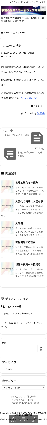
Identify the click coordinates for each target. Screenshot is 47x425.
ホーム (7, 32)
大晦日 (19, 223)
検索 (4, 342)
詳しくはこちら (29, 98)
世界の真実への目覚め (27, 264)
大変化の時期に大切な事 (29, 201)
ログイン (35, 2)
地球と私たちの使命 (26, 182)
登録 (43, 2)
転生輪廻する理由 (25, 242)
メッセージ (21, 32)
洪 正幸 (41, 113)
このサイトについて (20, 2)
